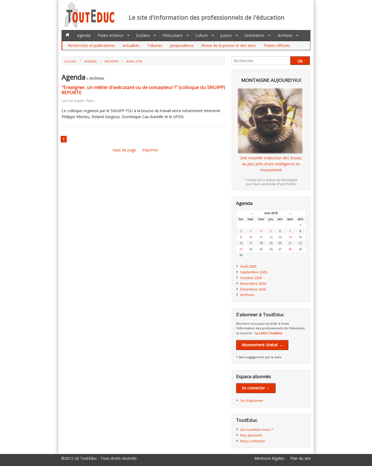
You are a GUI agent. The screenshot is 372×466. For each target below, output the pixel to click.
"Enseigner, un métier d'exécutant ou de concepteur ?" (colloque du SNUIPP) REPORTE (143, 89)
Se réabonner (251, 400)
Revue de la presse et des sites (228, 45)
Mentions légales (269, 458)
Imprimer (150, 150)
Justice (226, 35)
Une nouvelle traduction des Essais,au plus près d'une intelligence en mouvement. (271, 164)
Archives (285, 35)
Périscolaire (172, 35)
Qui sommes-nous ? (256, 429)
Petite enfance (110, 35)
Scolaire (143, 35)
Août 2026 (248, 266)
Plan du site (300, 458)
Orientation (254, 35)
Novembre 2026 (253, 283)
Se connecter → (256, 387)
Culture (201, 35)
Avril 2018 (134, 61)
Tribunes (155, 45)
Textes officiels (276, 45)
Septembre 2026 (253, 272)
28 (290, 249)
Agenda (83, 35)
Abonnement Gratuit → (262, 344)
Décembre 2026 (253, 289)
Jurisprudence (182, 45)
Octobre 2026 (251, 277)
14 (290, 237)
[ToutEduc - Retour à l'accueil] (91, 25)
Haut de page (124, 150)
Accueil (71, 61)
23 (241, 249)
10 (250, 237)
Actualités (131, 45)
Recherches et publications (91, 45)
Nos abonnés (251, 435)
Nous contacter (252, 440)
